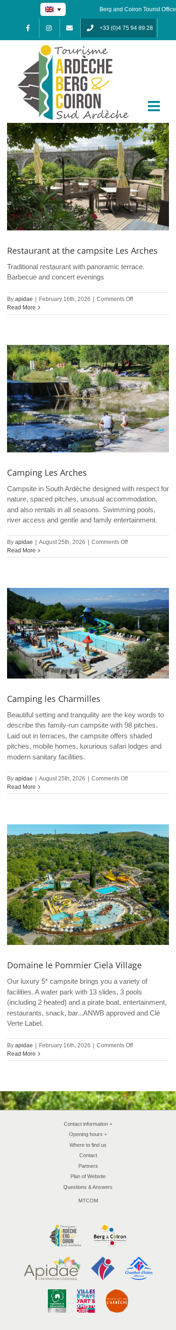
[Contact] (69, 28)
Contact (88, 1155)
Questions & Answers (88, 1187)
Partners (88, 1166)
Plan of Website (88, 1176)
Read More (21, 307)
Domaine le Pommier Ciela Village (74, 965)
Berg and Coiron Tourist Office (137, 9)
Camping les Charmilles (53, 698)
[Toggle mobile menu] (155, 106)
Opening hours (88, 1134)
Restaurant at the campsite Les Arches (82, 250)
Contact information (88, 1124)
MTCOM (88, 1200)
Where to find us (88, 1145)
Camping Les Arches (47, 472)
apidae (24, 299)
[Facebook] (28, 28)
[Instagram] (48, 28)
